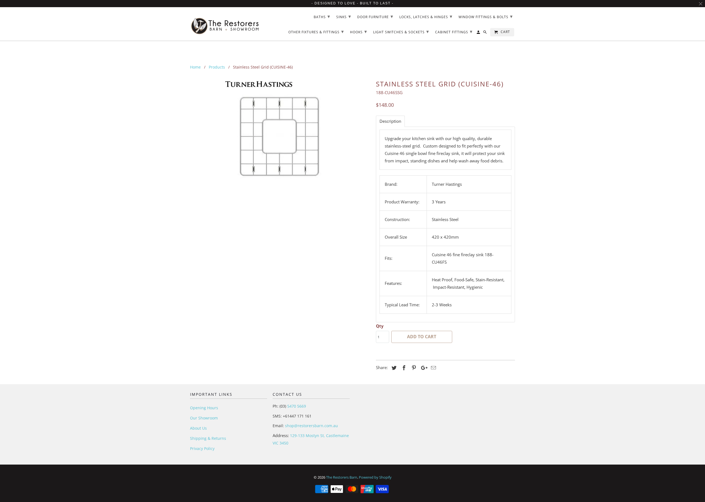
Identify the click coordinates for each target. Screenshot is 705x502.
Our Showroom (204, 418)
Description (390, 121)
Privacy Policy (202, 448)
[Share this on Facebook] (403, 367)
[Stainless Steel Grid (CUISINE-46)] (280, 135)
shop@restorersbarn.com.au (311, 425)
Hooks (358, 31)
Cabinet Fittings (454, 31)
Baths (322, 16)
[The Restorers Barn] (225, 24)
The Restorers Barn (341, 477)
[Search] (485, 33)
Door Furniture (375, 16)
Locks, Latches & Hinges (425, 16)
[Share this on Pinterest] (413, 367)
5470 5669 (296, 406)
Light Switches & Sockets (401, 31)
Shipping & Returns (208, 438)
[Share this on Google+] (422, 367)
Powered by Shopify (375, 477)
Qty (380, 326)
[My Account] (479, 33)
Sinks (343, 16)
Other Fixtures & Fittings (316, 31)
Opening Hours (204, 407)
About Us (198, 428)
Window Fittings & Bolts (486, 16)
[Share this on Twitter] (393, 367)
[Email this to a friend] (432, 367)
